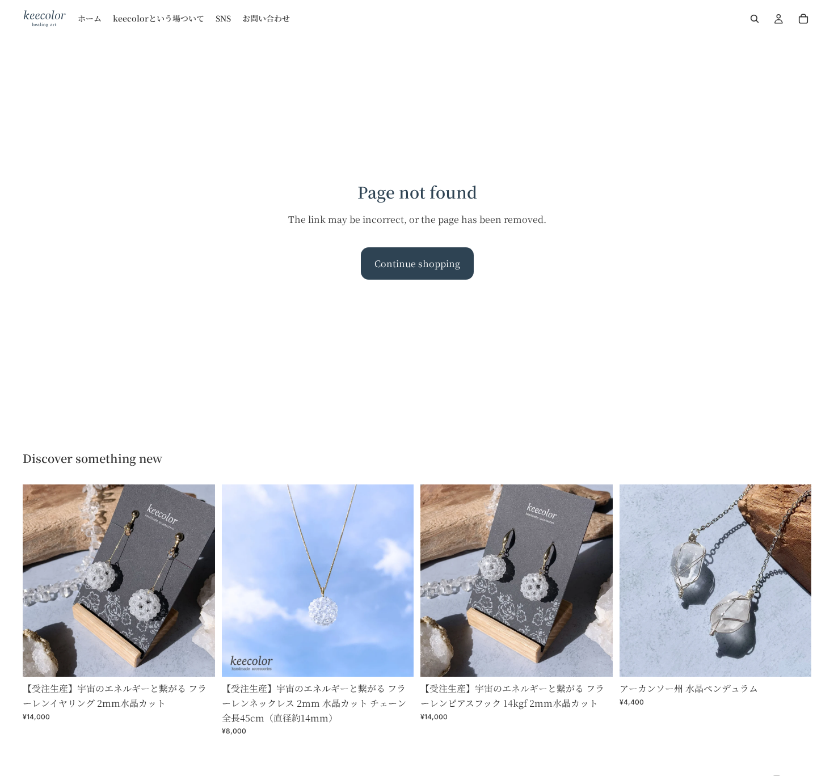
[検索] (754, 18)
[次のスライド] (198, 580)
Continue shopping (417, 263)
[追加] (197, 660)
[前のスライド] (40, 580)
